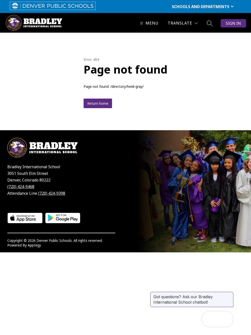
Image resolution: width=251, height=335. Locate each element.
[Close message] (229, 294)
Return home (97, 103)
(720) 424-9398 (51, 193)
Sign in (233, 23)
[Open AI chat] (225, 319)
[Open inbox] (209, 319)
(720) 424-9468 (20, 186)
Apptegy (34, 245)
